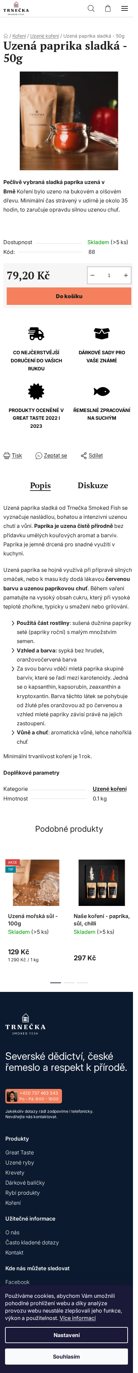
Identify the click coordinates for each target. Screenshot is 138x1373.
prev (7, 884)
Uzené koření (110, 788)
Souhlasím (66, 1356)
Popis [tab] (40, 485)
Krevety (14, 1172)
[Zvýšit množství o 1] (126, 275)
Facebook (17, 1282)
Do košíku (69, 296)
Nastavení (67, 1335)
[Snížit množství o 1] (92, 275)
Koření (13, 1202)
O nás (12, 1232)
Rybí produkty (22, 1192)
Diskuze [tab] (93, 485)
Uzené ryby (19, 1162)
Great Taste (19, 1152)
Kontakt (14, 1252)
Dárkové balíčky (25, 1182)
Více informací (78, 1318)
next (131, 884)
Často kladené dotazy (32, 1242)
